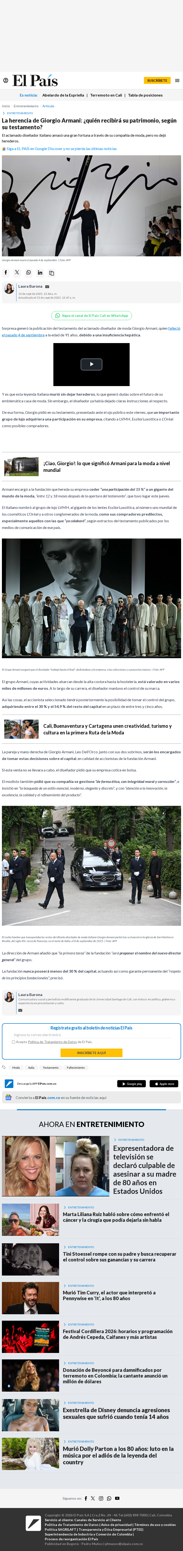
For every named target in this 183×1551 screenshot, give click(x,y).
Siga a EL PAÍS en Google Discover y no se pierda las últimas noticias (62, 148)
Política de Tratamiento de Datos (52, 1042)
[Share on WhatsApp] (28, 273)
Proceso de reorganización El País (71, 1539)
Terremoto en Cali (106, 95)
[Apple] (164, 1083)
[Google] (131, 1083)
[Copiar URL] (51, 273)
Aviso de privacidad (116, 1525)
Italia (31, 1067)
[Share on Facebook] (6, 273)
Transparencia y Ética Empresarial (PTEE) (111, 1529)
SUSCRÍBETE (157, 80)
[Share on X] (17, 273)
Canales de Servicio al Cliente (97, 1520)
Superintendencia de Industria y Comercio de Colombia (88, 1534)
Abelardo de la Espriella (63, 95)
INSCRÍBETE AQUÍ (91, 1053)
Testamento (50, 1067)
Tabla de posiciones (145, 95)
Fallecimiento (76, 1067)
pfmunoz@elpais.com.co (124, 1544)
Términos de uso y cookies (155, 1525)
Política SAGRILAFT (60, 1529)
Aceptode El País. (54, 1042)
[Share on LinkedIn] (40, 273)
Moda (16, 1067)
